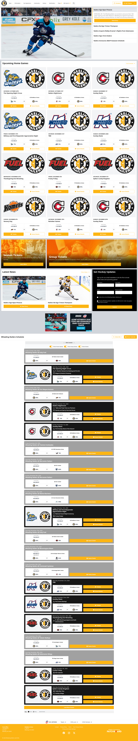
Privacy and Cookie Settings (69, 729)
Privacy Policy (63, 727)
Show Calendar (131, 337)
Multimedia (52, 3)
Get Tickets (128, 3)
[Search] (74, 3)
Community (37, 3)
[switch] (51, 346)
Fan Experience (27, 3)
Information (17, 3)
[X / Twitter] (74, 733)
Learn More (23, 264)
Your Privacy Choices (78, 727)
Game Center (92, 361)
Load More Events (69, 707)
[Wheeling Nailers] (4, 3)
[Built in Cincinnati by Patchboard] (114, 730)
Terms (69, 727)
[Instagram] (69, 733)
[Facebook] (64, 733)
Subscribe (118, 337)
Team (10, 3)
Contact (57, 727)
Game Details (35, 106)
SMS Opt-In (66, 3)
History (44, 3)
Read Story (115, 20)
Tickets (14, 106)
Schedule (118, 3)
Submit (115, 307)
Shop (59, 3)
